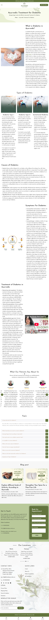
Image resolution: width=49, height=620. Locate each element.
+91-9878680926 (5, 533)
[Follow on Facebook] (1, 583)
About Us (27, 571)
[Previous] (2, 394)
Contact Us (27, 588)
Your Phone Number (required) (38, 523)
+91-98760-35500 (22, 1)
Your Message (35, 527)
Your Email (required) (36, 518)
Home (16, 17)
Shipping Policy (4, 590)
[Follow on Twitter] (3, 583)
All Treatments (28, 576)
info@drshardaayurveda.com (8, 528)
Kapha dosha (28, 54)
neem (20, 295)
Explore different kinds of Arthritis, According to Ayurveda (11, 487)
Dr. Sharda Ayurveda (29, 614)
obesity (10, 198)
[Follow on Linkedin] (8, 583)
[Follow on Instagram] (6, 583)
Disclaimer (3, 595)
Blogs (26, 590)
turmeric (16, 295)
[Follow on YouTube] (10, 583)
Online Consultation (29, 573)
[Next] (47, 394)
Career (26, 568)
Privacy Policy (4, 588)
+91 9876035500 (5, 525)
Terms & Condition (5, 593)
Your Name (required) (36, 514)
